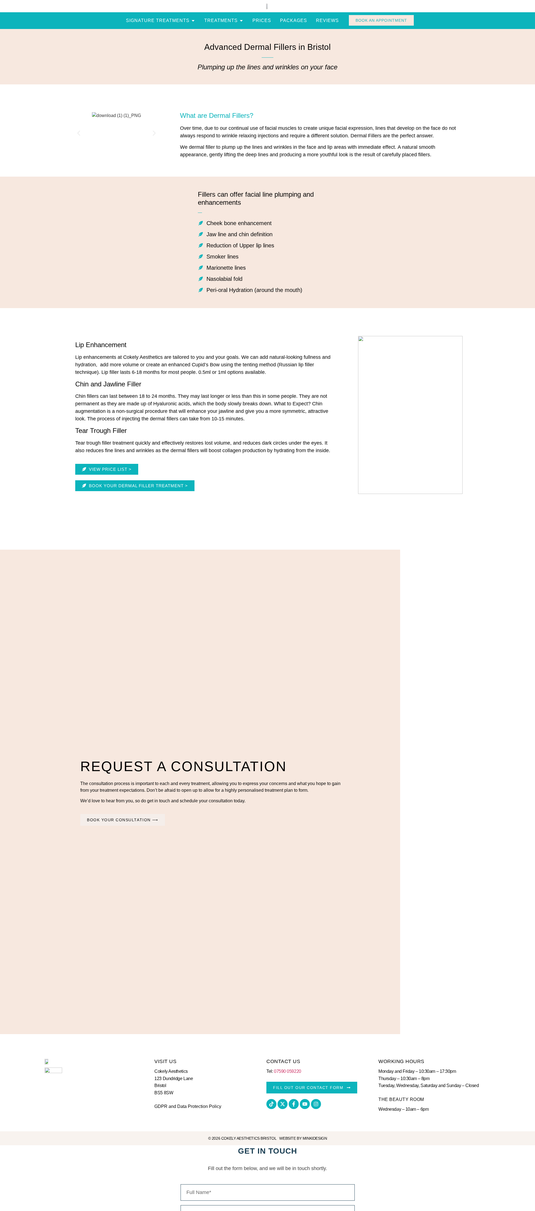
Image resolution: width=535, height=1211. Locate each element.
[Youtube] (305, 1104)
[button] (78, 133)
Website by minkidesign (303, 1138)
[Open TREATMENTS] (241, 20)
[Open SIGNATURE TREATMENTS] (193, 20)
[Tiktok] (271, 1104)
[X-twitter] (283, 1104)
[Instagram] (316, 1104)
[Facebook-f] (294, 1104)
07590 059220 (287, 1071)
